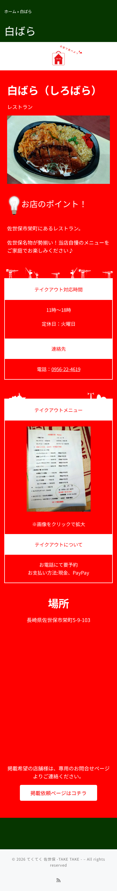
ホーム (10, 11)
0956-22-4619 (65, 369)
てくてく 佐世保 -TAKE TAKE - (54, 859)
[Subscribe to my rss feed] (58, 880)
